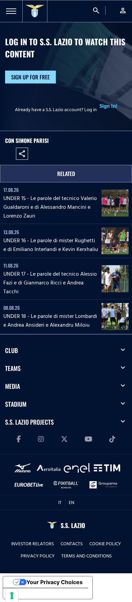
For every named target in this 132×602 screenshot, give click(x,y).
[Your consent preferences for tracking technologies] (11, 595)
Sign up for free (30, 77)
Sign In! (108, 106)
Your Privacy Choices (54, 582)
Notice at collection (33, 593)
